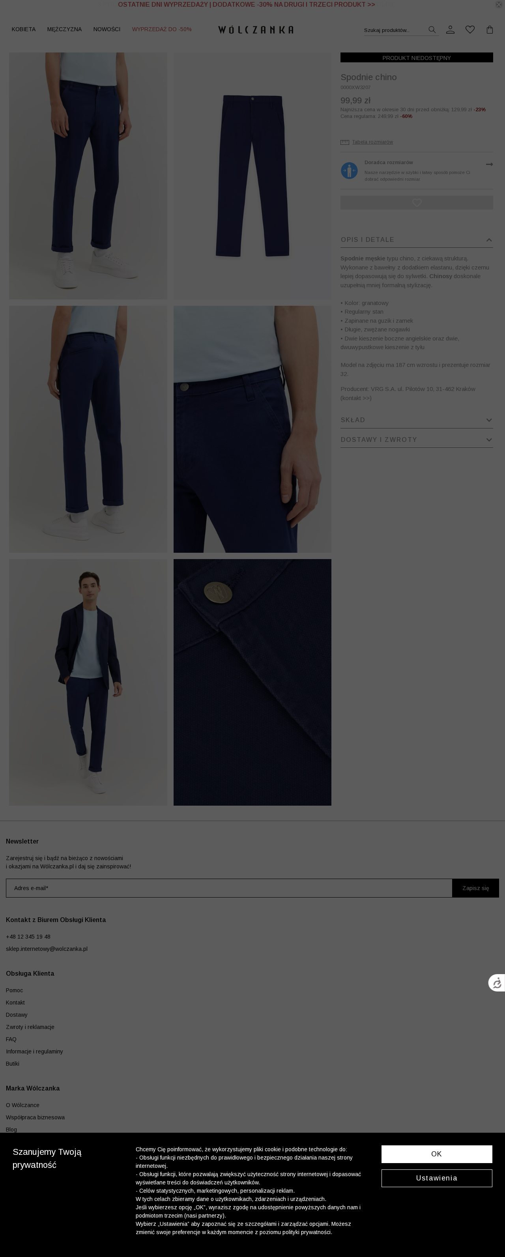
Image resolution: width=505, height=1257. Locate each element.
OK (437, 1154)
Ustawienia (436, 1178)
